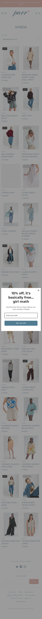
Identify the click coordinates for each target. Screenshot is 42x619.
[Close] (38, 290)
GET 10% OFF (21, 323)
